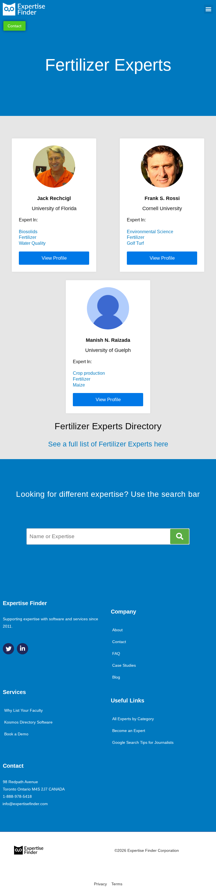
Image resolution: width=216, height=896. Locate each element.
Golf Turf (135, 243)
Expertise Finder (25, 603)
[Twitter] (8, 648)
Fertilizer (27, 237)
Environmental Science (150, 231)
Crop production (89, 373)
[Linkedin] (22, 648)
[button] (208, 9)
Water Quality (32, 243)
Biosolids (28, 231)
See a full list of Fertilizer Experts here (108, 444)
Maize (79, 385)
